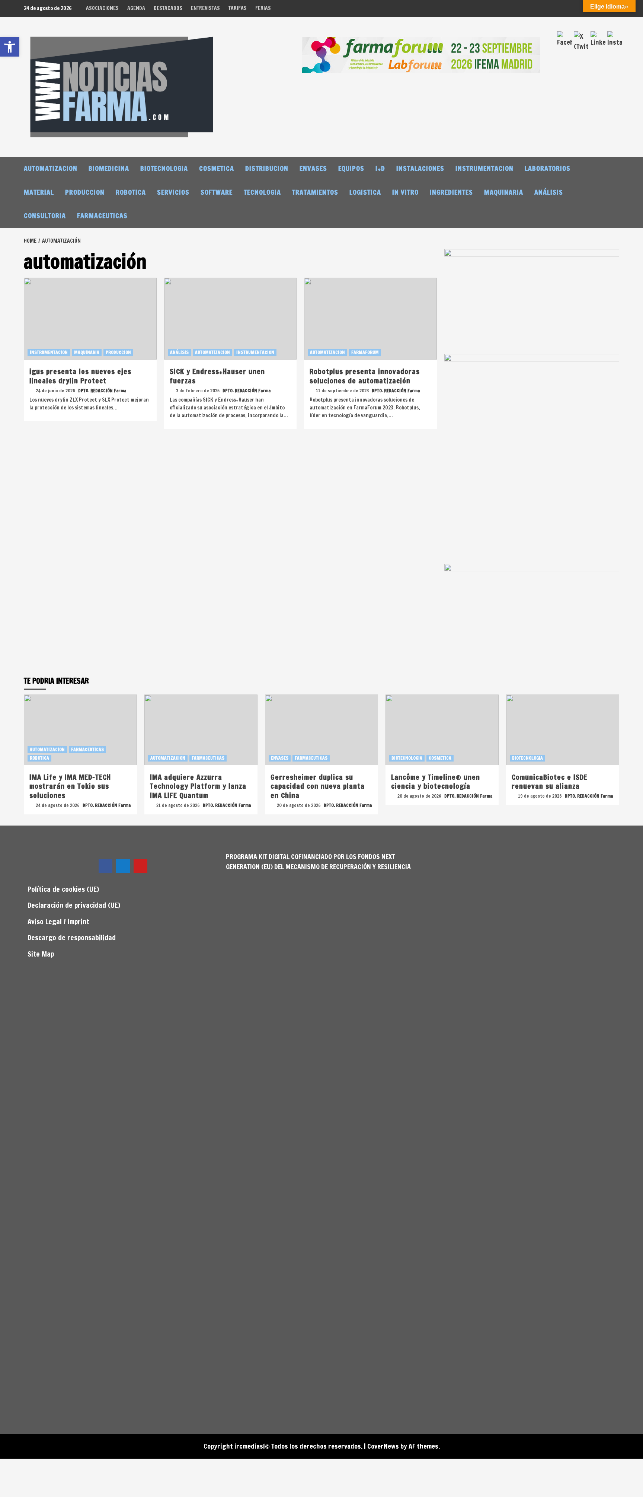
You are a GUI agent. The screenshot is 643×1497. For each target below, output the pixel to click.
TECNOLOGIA (262, 192)
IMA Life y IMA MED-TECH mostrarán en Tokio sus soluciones (70, 786)
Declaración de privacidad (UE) (74, 905)
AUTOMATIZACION (50, 168)
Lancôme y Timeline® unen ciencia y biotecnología (435, 781)
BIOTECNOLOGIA (164, 168)
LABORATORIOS (547, 168)
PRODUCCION (85, 192)
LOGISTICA (365, 192)
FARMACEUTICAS (102, 215)
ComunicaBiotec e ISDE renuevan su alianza (550, 781)
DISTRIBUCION (266, 168)
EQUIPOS (351, 168)
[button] (9, 47)
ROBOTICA (131, 192)
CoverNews (383, 1446)
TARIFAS (237, 8)
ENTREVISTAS (205, 8)
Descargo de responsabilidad (72, 937)
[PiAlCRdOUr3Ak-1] (531, 301)
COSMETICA (216, 168)
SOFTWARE (217, 192)
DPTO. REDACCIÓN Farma (102, 390)
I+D (380, 168)
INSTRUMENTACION (484, 168)
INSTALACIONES (420, 168)
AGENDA (136, 8)
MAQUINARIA (503, 192)
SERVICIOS (173, 192)
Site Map (41, 954)
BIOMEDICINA (109, 168)
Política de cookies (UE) (63, 889)
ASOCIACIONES (102, 8)
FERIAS (263, 8)
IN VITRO (405, 192)
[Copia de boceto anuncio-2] (531, 458)
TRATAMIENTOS (315, 192)
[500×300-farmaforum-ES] (531, 615)
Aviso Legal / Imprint (58, 921)
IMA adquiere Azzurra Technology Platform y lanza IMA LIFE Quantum (198, 786)
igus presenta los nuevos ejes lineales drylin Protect (80, 376)
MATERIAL (39, 192)
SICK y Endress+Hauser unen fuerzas (217, 376)
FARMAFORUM (365, 352)
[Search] (614, 168)
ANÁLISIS (548, 192)
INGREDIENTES (451, 192)
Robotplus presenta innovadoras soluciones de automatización (365, 376)
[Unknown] (421, 54)
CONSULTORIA (45, 215)
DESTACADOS (168, 8)
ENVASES (313, 168)
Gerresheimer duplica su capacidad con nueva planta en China (318, 786)
